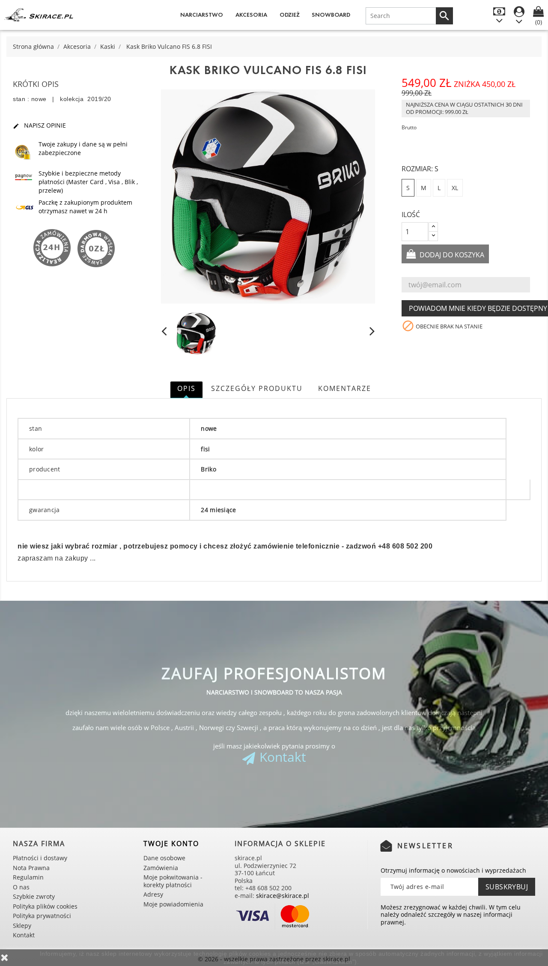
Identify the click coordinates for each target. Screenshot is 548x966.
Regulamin (28, 877)
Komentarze (344, 388)
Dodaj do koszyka (451, 254)
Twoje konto (171, 843)
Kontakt (282, 757)
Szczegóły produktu (257, 388)
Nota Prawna (31, 868)
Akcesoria (251, 14)
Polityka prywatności (42, 916)
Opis (186, 388)
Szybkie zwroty (34, 896)
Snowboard (331, 14)
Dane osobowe (164, 858)
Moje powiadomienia (173, 904)
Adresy (153, 894)
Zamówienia (160, 868)
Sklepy (22, 925)
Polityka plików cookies (45, 906)
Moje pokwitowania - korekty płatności (173, 881)
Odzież (290, 14)
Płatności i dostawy (40, 858)
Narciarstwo (201, 14)
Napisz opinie (39, 125)
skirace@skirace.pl (282, 895)
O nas (21, 887)
